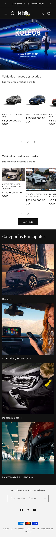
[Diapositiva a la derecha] (34, 142)
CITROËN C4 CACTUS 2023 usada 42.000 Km (36, 195)
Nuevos (6, 299)
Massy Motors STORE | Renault (25, 529)
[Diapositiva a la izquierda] (21, 142)
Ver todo (28, 221)
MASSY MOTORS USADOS (16, 477)
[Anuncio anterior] (5, 4)
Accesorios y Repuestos (15, 358)
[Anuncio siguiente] (50, 4)
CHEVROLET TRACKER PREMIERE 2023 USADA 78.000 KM (11, 186)
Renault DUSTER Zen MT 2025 (12, 115)
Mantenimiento (10, 417)
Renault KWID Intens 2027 (36, 114)
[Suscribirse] (45, 498)
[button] (6, 13)
